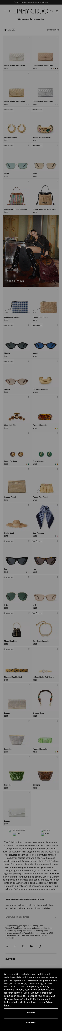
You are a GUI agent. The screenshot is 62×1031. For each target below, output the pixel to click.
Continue (30, 1022)
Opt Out (31, 1012)
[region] (31, 999)
